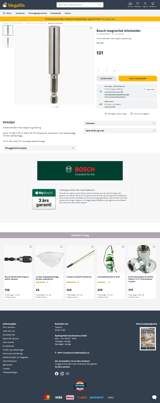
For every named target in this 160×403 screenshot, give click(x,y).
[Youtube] (67, 373)
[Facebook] (56, 373)
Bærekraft (7, 365)
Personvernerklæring (12, 353)
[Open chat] (154, 397)
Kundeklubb (56, 13)
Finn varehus (9, 327)
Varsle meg (150, 89)
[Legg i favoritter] (91, 28)
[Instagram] (62, 373)
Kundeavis (20, 13)
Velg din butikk (110, 107)
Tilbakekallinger (10, 372)
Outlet (68, 13)
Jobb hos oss (9, 331)
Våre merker (8, 342)
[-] (99, 71)
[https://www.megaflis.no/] (14, 5)
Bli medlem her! (108, 19)
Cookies (6, 368)
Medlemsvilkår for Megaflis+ (16, 357)
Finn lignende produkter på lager (117, 94)
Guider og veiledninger (13, 349)
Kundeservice (9, 334)
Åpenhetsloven (10, 361)
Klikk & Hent (107, 78)
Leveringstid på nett (112, 92)
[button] (99, 4)
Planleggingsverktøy (37, 13)
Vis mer (100, 42)
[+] (114, 71)
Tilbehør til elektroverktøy (35, 23)
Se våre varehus (62, 366)
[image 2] (8, 42)
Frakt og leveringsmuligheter (115, 97)
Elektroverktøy (16, 23)
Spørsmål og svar (11, 338)
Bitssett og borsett (55, 23)
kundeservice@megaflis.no (76, 352)
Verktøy (6, 23)
